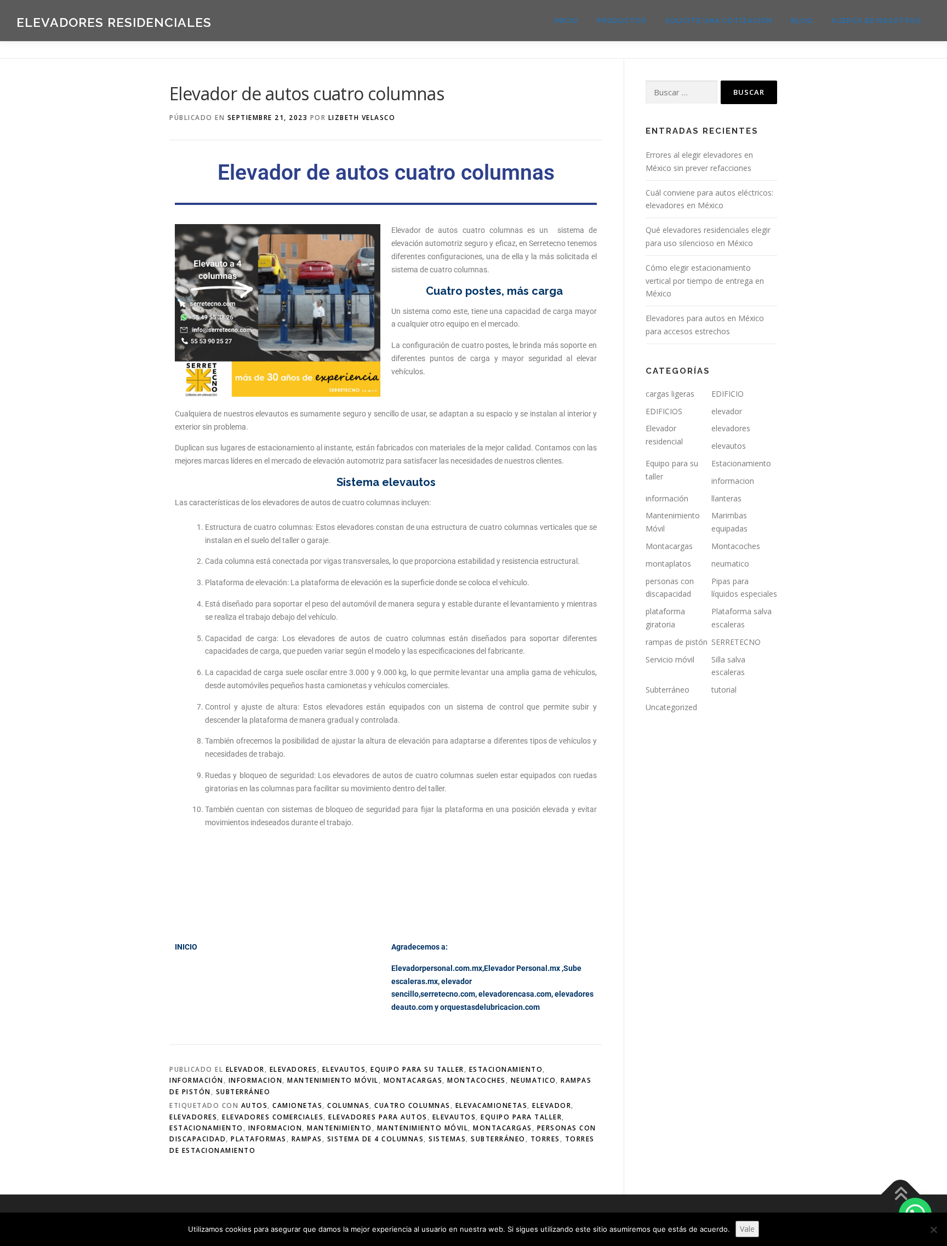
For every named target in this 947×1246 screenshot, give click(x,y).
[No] (933, 1229)
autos (254, 1105)
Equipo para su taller (417, 1069)
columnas (348, 1105)
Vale (747, 1229)
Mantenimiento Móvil (333, 1080)
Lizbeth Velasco (362, 117)
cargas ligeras (670, 393)
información (196, 1080)
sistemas (447, 1139)
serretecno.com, (448, 994)
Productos (622, 20)
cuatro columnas (412, 1105)
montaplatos (668, 563)
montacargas (502, 1128)
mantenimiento (339, 1128)
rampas (307, 1139)
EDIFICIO (727, 393)
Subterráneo (243, 1091)
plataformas (259, 1139)
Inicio (566, 20)
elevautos (344, 1069)
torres (545, 1139)
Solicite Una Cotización (718, 20)
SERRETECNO (736, 642)
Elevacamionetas (491, 1105)
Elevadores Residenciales (114, 22)
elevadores (293, 1069)
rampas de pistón (677, 642)
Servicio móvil (670, 659)
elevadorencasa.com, (515, 994)
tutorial (724, 689)
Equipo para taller (521, 1117)
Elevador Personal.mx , (523, 968)
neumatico (533, 1080)
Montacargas (413, 1080)
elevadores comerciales (272, 1117)
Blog (802, 20)
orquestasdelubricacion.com (490, 1007)
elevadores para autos (377, 1117)
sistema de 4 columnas (375, 1139)
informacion (256, 1080)
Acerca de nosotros (876, 20)
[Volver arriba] (900, 1194)
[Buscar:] (681, 92)
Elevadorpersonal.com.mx (436, 968)
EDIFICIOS (664, 411)
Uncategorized (671, 707)
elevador (245, 1069)
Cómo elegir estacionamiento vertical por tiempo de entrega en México (705, 280)
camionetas (297, 1105)
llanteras (726, 498)
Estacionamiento (506, 1069)
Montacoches (476, 1080)
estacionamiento (206, 1128)
